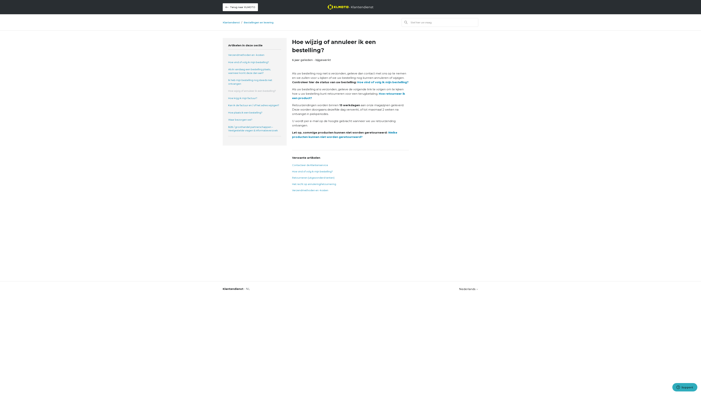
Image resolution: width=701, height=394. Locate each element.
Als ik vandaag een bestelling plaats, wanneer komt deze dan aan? (249, 71)
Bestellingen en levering (258, 22)
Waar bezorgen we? (240, 119)
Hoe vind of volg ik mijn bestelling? (248, 62)
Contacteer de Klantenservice (310, 165)
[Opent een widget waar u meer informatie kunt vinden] (684, 387)
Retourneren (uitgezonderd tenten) (313, 177)
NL (248, 289)
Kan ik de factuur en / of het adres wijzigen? (253, 105)
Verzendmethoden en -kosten (246, 54)
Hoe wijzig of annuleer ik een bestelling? (252, 90)
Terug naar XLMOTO (242, 7)
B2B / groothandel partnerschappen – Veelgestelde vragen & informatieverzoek (253, 128)
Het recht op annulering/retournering (314, 184)
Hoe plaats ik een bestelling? (245, 112)
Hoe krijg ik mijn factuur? (242, 98)
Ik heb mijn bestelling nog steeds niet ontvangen (250, 82)
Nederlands (467, 289)
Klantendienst (231, 22)
